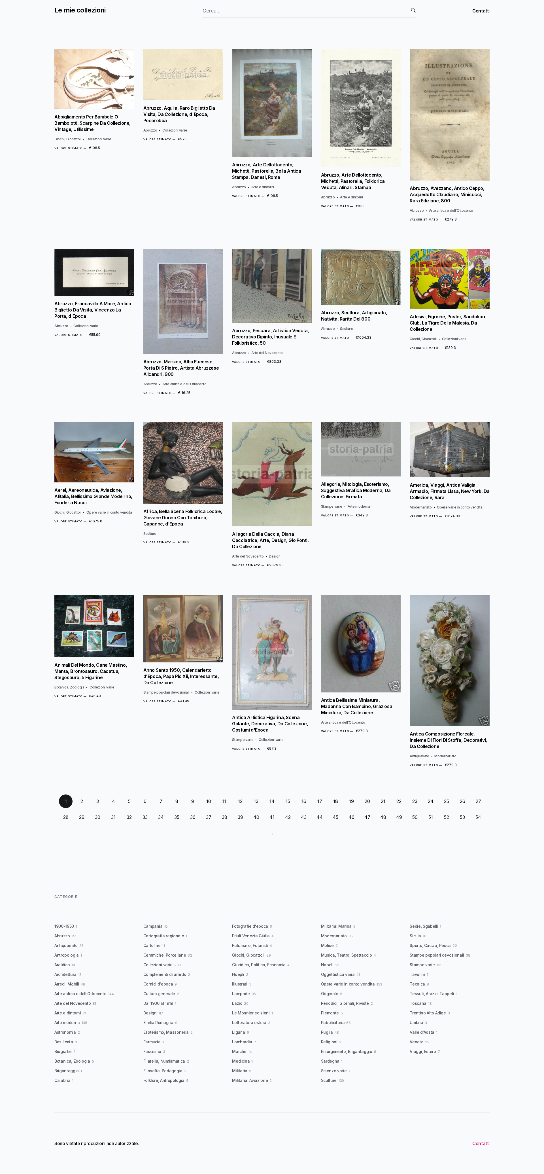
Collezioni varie (98, 139)
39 (240, 817)
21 (383, 801)
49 (399, 817)
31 (113, 817)
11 (224, 801)
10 (208, 801)
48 (383, 817)
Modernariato (421, 507)
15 (288, 801)
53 (462, 817)
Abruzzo (150, 130)
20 (367, 801)
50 (415, 817)
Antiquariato (419, 756)
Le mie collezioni (80, 10)
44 (319, 817)
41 (272, 817)
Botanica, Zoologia (69, 687)
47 (367, 817)
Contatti (481, 11)
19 (351, 801)
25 (446, 801)
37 (208, 817)
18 (335, 801)
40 (256, 817)
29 (81, 817)
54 (478, 817)
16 (303, 801)
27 (478, 801)
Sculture (346, 329)
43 (304, 817)
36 (193, 817)
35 (176, 817)
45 (335, 817)
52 (446, 817)
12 (240, 801)
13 (256, 801)
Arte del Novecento (267, 353)
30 (97, 817)
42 (288, 817)
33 (145, 817)
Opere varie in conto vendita (109, 512)
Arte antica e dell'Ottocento (451, 210)
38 (224, 817)
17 (319, 801)
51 (430, 817)
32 (129, 817)
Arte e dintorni (262, 187)
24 (431, 801)
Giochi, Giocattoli (67, 139)
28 (66, 817)
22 (398, 801)
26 (462, 801)
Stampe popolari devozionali (166, 692)
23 (414, 801)
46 (351, 817)
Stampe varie (331, 506)
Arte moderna (359, 506)
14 (272, 801)
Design (274, 556)
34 (161, 817)
